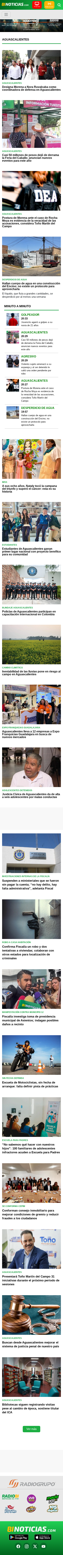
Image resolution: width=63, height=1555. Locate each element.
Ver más (31, 1428)
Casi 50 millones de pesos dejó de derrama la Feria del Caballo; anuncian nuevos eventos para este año (30, 158)
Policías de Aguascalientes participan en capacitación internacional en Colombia (29, 613)
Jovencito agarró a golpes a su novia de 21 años (36, 324)
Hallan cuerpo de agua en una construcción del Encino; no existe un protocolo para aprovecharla (31, 286)
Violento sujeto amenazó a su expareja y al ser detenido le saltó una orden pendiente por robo (36, 369)
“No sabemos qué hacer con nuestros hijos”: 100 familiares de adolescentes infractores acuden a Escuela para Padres (31, 1148)
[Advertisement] (31, 818)
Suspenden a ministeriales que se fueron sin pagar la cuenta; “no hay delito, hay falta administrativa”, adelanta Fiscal (30, 884)
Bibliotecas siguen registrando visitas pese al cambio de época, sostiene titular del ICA (30, 1408)
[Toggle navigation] (6, 14)
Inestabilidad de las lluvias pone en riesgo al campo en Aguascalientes (31, 673)
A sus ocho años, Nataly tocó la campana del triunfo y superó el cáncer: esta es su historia (29, 488)
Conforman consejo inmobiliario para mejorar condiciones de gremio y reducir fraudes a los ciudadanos (30, 1214)
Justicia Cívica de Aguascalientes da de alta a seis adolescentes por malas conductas (31, 796)
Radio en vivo (49, 7)
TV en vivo (37, 6)
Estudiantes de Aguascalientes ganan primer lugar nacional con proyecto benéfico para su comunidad (31, 551)
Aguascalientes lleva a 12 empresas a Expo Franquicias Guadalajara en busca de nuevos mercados (30, 734)
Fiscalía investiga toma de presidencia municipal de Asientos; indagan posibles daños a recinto (30, 1020)
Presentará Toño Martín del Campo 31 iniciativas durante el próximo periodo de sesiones (30, 1280)
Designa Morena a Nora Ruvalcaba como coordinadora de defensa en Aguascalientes (31, 88)
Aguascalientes (15, 39)
